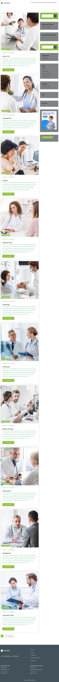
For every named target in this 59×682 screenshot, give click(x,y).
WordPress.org (46, 76)
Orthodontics (6, 491)
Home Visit (6, 56)
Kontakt (55, 2)
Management (6, 553)
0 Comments (12, 52)
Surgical (5, 180)
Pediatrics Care (7, 242)
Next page (10, 636)
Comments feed (47, 73)
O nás (36, 2)
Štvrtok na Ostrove (47, 2)
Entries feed (46, 71)
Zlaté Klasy (40, 2)
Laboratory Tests (8, 615)
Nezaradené (45, 58)
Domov (32, 2)
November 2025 (46, 86)
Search (55, 15)
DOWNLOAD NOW (47, 137)
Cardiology (6, 305)
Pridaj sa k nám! (46, 27)
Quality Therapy (7, 429)
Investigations (7, 118)
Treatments (6, 367)
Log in (44, 68)
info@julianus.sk (4, 671)
